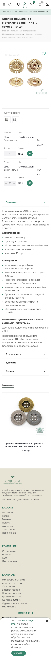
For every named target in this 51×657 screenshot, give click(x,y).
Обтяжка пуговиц (11, 600)
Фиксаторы (8, 529)
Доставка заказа (12, 583)
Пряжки (6, 523)
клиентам (8, 575)
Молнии (6, 519)
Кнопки (6, 516)
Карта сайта (9, 607)
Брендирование (11, 597)
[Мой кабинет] (47, 3)
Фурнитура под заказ (14, 603)
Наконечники (9, 533)
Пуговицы (7, 513)
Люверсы (7, 526)
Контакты (25, 613)
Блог (4, 558)
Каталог (7, 508)
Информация (9, 561)
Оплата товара (11, 586)
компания (9, 546)
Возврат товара (11, 590)
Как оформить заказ (13, 580)
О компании (9, 551)
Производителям (11, 593)
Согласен (18, 653)
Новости (6, 555)
